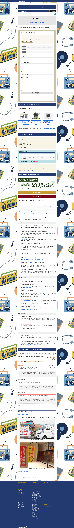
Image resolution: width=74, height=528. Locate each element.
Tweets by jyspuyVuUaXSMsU (23, 414)
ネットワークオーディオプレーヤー (49, 491)
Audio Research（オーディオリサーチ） (37, 487)
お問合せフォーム (20, 505)
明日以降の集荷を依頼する (21, 496)
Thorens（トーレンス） (35, 518)
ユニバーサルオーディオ (48, 206)
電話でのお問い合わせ (21, 506)
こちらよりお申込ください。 (33, 259)
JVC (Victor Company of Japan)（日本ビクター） (37, 503)
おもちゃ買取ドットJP (48, 505)
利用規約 (28, 90)
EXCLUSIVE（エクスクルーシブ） (36, 495)
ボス (44, 208)
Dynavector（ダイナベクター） (36, 493)
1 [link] (45, 216)
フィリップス (46, 213)
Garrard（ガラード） (34, 498)
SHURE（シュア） (34, 512)
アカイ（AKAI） (33, 206)
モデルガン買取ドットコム (48, 507)
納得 (38, 361)
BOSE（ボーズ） (34, 488)
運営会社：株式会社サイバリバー (22, 483)
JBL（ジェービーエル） (35, 501)
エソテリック (46, 211)
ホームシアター (47, 490)
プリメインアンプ (47, 486)
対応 (19, 361)
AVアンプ (46, 487)
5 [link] (50, 216)
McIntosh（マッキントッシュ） (36, 509)
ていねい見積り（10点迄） (21, 493)
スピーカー (46, 492)
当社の (27, 300)
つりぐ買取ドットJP (47, 506)
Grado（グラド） (34, 499)
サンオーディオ (46, 214)
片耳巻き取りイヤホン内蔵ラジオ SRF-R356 (48, 120)
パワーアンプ (47, 485)
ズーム (32, 210)
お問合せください (26, 124)
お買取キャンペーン (20, 503)
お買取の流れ (20, 490)
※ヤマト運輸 (49, 292)
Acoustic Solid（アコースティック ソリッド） (37, 484)
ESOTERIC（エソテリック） (35, 494)
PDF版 (23, 337)
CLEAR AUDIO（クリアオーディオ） (36, 491)
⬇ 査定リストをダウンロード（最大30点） (27, 41)
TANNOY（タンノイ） (34, 516)
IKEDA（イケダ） (34, 500)
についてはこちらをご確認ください (28, 309)
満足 (22, 361)
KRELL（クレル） (34, 505)
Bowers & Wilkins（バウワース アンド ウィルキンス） (37, 490)
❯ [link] (55, 216)
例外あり (26, 141)
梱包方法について (20, 504)
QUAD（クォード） (34, 511)
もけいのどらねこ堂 (47, 508)
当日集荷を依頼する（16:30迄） (22, 495)
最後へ (22, 405)
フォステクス (33, 214)
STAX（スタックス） (34, 514)
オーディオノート (21, 214)
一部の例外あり (29, 287)
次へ (20, 405)
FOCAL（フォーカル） (34, 497)
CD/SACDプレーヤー (47, 488)
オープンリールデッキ (48, 483)
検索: (44, 203)
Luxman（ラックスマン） (35, 507)
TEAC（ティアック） (34, 517)
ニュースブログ (20, 507)
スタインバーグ (21, 210)
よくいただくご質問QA (21, 502)
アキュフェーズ (20, 211)
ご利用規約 (19, 484)
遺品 (41, 361)
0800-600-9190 (44, 293)
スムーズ (35, 361)
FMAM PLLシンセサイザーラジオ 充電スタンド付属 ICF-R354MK (24, 121)
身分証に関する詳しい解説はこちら (29, 344)
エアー (32, 211)
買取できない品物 (30, 262)
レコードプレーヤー (47, 489)
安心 (28, 361)
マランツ (19, 205)
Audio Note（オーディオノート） (36, 486)
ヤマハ (32, 208)
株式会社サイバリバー (27, 471)
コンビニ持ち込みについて (21, 497)
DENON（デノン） (34, 492)
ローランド (20, 206)
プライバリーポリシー (21, 485)
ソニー (32, 205)
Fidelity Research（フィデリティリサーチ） (37, 496)
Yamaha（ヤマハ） (34, 519)
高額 (31, 361)
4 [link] (49, 216)
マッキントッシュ (34, 213)
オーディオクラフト (21, 213)
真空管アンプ (47, 484)
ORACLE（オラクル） (34, 510)
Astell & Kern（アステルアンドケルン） (37, 485)
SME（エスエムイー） (34, 513)
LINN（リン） (33, 506)
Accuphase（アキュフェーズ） (36, 483)
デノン (45, 205)
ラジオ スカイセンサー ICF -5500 (36, 120)
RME (19, 208)
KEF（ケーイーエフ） (34, 504)
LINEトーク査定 (20, 492)
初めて (25, 361)
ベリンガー (46, 210)
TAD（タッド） (34, 515)
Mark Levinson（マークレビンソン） (36, 508)
